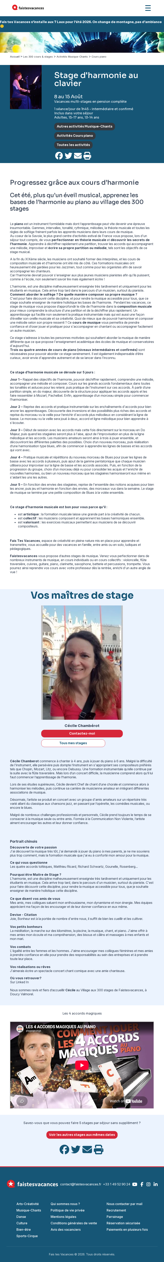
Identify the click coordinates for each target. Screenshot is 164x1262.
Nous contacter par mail (124, 1204)
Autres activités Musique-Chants (84, 126)
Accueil (15, 56)
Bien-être (23, 1230)
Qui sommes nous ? (65, 1204)
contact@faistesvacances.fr (80, 1184)
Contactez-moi (82, 733)
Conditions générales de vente (74, 1223)
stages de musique (84, 556)
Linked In (22, 982)
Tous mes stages (73, 743)
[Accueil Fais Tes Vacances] (28, 7)
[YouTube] (134, 1184)
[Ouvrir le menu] (148, 8)
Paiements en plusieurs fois (127, 1230)
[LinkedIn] (156, 1184)
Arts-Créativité (27, 1204)
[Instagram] (148, 1184)
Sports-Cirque (27, 1236)
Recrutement (116, 1210)
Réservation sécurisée (123, 1223)
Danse (21, 1217)
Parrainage (115, 1217)
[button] (12, 42)
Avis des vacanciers (66, 1230)
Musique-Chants (28, 1210)
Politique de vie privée (68, 1210)
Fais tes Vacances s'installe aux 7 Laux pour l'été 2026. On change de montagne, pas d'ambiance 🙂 (81, 24)
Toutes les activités (73, 145)
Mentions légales (63, 1217)
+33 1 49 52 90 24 (116, 1184)
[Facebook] (141, 1184)
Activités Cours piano (75, 136)
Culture (21, 1223)
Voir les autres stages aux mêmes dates (82, 1135)
